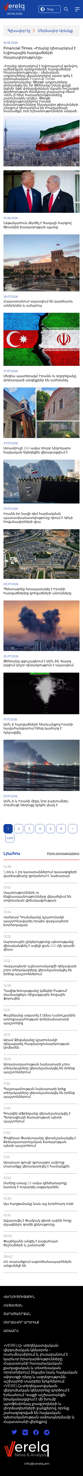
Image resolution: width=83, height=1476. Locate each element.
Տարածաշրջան (17, 1314)
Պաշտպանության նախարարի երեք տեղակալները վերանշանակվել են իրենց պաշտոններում (39, 1093)
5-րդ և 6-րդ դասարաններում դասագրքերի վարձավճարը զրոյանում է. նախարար (40, 874)
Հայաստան (13, 1305)
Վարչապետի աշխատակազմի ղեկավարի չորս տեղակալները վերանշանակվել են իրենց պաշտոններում (40, 970)
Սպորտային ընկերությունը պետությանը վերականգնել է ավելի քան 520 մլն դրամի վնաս (39, 946)
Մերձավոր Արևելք (55, 30)
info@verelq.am (37, 1464)
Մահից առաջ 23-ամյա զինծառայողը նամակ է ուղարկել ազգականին (35, 1185)
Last (10, 838)
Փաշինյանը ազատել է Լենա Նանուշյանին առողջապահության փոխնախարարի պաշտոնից (39, 1019)
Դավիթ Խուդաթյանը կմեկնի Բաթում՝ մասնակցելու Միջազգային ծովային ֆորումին (35, 995)
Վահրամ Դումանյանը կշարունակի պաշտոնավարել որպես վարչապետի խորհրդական (35, 921)
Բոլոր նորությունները (63, 853)
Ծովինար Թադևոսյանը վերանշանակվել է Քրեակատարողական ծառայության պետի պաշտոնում (39, 1142)
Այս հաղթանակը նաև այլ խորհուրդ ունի (38, 1204)
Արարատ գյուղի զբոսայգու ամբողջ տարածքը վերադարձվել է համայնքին (36, 1164)
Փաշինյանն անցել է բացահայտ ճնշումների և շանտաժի (30, 1243)
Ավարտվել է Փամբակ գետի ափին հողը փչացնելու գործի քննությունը (37, 1222)
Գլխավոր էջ (19, 30)
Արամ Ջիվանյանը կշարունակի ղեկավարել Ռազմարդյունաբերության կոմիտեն (36, 1044)
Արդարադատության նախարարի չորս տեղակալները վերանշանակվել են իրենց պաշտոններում (39, 1068)
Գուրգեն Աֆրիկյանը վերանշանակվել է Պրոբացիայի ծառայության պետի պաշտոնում (37, 1117)
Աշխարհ (11, 1331)
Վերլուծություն (19, 1297)
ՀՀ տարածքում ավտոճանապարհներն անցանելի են (37, 1264)
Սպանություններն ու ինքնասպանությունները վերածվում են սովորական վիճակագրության (37, 896)
